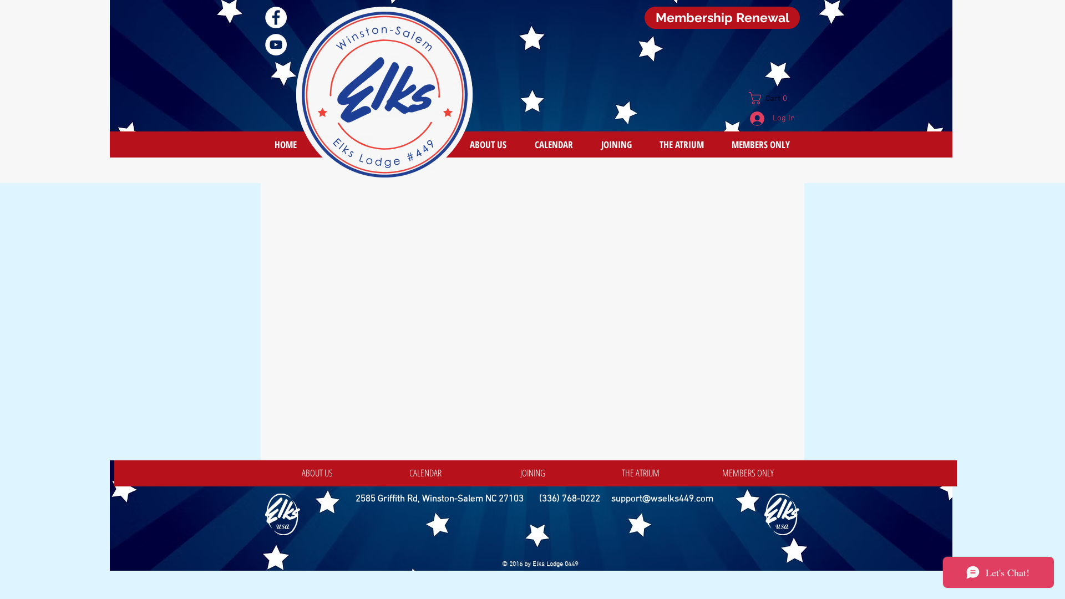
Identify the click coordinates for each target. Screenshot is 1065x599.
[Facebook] (276, 17)
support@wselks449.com (662, 499)
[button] (772, 98)
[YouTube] (276, 44)
